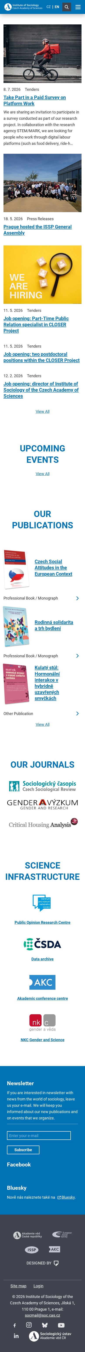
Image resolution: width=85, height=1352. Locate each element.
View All (42, 411)
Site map (18, 1286)
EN (57, 7)
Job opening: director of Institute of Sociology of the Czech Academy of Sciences (41, 390)
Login (39, 1286)
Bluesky (68, 1197)
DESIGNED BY (40, 1263)
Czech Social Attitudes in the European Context (53, 567)
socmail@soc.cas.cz (42, 1315)
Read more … (77, 598)
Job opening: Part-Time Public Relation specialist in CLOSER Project (36, 324)
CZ (48, 7)
